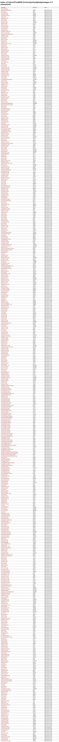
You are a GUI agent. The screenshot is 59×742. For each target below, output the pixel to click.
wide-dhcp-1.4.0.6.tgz (5, 704)
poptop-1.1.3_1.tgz (5, 497)
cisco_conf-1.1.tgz (4, 62)
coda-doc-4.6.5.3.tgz (5, 67)
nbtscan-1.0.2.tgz (4, 328)
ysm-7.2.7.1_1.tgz (4, 732)
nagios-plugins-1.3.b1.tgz (6, 322)
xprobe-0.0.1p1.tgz (5, 726)
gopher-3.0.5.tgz (4, 179)
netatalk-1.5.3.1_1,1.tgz (6, 336)
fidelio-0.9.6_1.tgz (4, 132)
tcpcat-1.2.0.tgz (4, 640)
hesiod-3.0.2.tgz (4, 192)
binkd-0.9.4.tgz (4, 46)
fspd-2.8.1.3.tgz (4, 147)
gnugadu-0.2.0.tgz (4, 175)
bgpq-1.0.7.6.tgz (4, 39)
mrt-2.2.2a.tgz (4, 313)
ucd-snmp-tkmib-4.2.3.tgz (6, 690)
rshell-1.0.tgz (3, 566)
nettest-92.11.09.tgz (5, 350)
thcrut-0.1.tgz (3, 664)
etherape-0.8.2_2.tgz (5, 124)
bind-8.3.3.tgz (4, 40)
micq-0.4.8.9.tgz (4, 308)
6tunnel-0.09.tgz (4, 12)
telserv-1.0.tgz (4, 659)
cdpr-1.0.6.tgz (4, 54)
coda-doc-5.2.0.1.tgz (5, 68)
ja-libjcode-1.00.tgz (5, 241)
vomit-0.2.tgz (3, 696)
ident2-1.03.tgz (4, 215)
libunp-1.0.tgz (4, 285)
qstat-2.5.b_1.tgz (4, 539)
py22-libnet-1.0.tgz (5, 521)
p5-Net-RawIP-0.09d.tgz (6, 422)
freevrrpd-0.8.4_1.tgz (5, 144)
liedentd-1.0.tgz (4, 292)
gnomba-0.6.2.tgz (4, 165)
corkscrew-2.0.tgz (4, 72)
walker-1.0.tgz (4, 702)
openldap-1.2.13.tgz (5, 376)
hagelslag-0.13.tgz (5, 191)
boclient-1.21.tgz (4, 47)
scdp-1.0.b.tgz (4, 598)
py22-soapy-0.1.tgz (5, 530)
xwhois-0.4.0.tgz (4, 730)
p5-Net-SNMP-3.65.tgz (5, 426)
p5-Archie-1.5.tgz (4, 384)
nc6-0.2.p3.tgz (4, 330)
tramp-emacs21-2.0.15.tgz (6, 680)
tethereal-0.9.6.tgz (4, 660)
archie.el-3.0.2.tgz (4, 26)
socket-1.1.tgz (4, 623)
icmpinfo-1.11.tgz (4, 207)
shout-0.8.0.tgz (4, 606)
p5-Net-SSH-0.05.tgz (5, 429)
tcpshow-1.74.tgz (4, 650)
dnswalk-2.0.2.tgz (4, 113)
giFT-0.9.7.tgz (4, 157)
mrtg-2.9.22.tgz (4, 314)
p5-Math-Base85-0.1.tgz (6, 394)
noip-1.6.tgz (3, 357)
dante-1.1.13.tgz (4, 82)
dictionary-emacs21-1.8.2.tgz (7, 104)
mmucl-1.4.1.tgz (4, 309)
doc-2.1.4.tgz (3, 115)
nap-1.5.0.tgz (3, 325)
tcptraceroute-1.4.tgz (5, 655)
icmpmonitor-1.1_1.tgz (5, 208)
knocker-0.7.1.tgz (4, 259)
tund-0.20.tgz (3, 686)
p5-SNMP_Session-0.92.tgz (7, 465)
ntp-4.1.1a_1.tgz (4, 366)
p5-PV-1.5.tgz (4, 457)
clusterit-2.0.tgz (4, 64)
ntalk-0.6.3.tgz (4, 364)
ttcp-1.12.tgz (3, 683)
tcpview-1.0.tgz (4, 656)
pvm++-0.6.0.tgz (4, 509)
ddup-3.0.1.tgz (4, 94)
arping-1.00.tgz (4, 28)
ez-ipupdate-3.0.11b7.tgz (6, 131)
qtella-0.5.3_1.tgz (4, 541)
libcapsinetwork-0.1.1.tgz (6, 268)
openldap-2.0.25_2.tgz (5, 377)
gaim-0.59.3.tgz (4, 151)
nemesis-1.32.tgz (4, 332)
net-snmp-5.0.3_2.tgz (5, 334)
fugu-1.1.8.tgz (4, 148)
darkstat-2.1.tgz (4, 84)
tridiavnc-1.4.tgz (4, 682)
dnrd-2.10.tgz (3, 107)
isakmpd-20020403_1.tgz (6, 232)
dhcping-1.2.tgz (4, 99)
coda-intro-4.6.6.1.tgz (5, 70)
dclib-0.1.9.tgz (4, 87)
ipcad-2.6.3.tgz (4, 219)
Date (45, 7)
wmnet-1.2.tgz (4, 708)
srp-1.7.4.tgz (3, 626)
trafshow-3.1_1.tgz (5, 678)
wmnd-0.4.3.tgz (4, 707)
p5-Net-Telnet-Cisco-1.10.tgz (7, 433)
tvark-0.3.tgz (3, 687)
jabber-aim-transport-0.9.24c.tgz (7, 248)
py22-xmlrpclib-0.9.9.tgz (6, 534)
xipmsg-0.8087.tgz (5, 722)
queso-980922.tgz (4, 542)
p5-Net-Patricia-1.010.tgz (6, 418)
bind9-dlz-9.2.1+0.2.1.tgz (6, 43)
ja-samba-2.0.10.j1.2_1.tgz (6, 244)
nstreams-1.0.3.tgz (5, 362)
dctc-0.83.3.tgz (4, 88)
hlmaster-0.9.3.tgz (4, 193)
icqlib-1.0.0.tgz (4, 212)
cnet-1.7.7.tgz (4, 66)
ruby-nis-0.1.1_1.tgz (5, 578)
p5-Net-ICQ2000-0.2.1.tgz (6, 410)
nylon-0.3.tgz (3, 370)
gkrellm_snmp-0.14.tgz (5, 160)
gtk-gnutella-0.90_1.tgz (5, 185)
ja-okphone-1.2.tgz (5, 243)
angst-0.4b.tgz (4, 20)
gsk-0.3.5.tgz (3, 183)
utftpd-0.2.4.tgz (4, 692)
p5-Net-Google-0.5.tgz (5, 409)
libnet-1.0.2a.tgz (4, 274)
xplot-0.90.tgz (4, 724)
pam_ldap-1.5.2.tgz (5, 479)
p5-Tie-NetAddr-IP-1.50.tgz (6, 473)
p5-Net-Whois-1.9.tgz (5, 438)
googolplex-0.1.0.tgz (5, 177)
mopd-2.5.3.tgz (4, 310)
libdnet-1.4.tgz (4, 269)
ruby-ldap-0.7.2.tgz (5, 577)
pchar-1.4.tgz (3, 485)
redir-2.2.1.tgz (4, 558)
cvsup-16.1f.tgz (4, 78)
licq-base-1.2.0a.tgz (5, 288)
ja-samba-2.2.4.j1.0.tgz (5, 245)
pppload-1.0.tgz (4, 501)
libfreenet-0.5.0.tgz (5, 271)
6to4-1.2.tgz (3, 11)
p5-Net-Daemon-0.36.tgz (6, 406)
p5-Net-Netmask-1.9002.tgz (6, 416)
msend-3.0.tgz (4, 316)
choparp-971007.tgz (5, 59)
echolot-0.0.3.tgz (4, 120)
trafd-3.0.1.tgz (4, 676)
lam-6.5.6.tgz (3, 261)
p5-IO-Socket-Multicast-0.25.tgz (7, 393)
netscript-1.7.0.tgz (4, 348)
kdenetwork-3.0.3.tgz (5, 257)
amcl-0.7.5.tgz (4, 19)
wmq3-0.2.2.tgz (4, 712)
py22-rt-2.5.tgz (4, 525)
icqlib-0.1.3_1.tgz (4, 211)
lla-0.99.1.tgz (3, 297)
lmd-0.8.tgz (3, 298)
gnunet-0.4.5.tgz (4, 176)
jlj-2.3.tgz (3, 253)
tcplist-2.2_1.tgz (4, 644)
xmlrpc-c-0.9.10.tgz (5, 723)
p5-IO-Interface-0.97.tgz (6, 392)
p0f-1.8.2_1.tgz (4, 382)
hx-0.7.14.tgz (3, 201)
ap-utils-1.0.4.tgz (4, 22)
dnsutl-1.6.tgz (4, 112)
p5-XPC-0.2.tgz (4, 477)
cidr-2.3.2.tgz (3, 60)
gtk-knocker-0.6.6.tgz (5, 187)
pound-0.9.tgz (4, 499)
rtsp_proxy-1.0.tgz (4, 569)
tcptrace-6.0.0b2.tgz (5, 654)
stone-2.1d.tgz (4, 631)
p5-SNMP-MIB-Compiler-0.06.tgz (8, 462)
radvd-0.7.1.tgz (4, 550)
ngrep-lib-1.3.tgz (4, 353)
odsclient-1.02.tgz (4, 373)
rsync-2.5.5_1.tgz (4, 567)
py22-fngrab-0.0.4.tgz (5, 514)
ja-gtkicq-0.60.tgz (4, 237)
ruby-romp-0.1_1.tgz (5, 581)
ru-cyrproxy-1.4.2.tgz (5, 570)
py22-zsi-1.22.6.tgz (5, 535)
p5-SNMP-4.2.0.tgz (5, 461)
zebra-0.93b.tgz (4, 735)
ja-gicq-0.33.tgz (4, 236)
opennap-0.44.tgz (4, 378)
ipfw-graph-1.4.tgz (4, 225)
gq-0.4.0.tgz (3, 181)
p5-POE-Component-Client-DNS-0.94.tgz (9, 451)
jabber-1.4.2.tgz (4, 247)
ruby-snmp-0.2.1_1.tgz (5, 582)
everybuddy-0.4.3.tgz (5, 129)
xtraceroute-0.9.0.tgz (5, 728)
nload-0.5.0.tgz (4, 356)
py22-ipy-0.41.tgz (4, 517)
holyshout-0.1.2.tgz (5, 195)
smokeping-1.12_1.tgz (5, 618)
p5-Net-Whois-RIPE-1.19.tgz (7, 439)
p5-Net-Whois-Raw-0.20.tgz (6, 441)
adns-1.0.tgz (3, 16)
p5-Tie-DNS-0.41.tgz (5, 471)
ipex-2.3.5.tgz (4, 223)
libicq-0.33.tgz (4, 272)
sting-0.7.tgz (3, 630)
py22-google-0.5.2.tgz (5, 515)
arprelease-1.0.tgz (4, 30)
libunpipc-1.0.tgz (4, 286)
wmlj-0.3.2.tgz (4, 706)
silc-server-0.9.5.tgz (5, 610)
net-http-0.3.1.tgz (4, 333)
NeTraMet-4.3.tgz (4, 14)
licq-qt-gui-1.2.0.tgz (5, 290)
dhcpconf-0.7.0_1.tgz (5, 96)
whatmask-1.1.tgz (4, 703)
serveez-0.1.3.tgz (4, 603)
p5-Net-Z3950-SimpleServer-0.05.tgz (8, 445)
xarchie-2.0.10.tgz (4, 716)
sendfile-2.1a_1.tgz (5, 601)
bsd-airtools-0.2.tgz (5, 50)
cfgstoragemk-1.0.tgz (5, 56)
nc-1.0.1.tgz (3, 329)
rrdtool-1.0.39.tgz (4, 565)
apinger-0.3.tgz (4, 23)
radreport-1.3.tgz (4, 549)
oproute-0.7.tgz (4, 381)
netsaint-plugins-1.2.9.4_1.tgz (7, 346)
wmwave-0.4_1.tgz (5, 714)
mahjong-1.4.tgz (4, 301)
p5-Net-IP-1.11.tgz (4, 412)
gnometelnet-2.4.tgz (5, 171)
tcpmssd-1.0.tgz (4, 646)
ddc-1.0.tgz (3, 91)
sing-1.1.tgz (3, 613)
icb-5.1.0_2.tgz (4, 203)
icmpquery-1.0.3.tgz (5, 209)
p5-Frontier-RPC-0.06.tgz (6, 389)
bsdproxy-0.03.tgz (4, 51)
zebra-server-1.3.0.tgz (5, 736)
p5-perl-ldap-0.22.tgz (5, 478)
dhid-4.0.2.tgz (4, 100)
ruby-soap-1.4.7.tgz (5, 583)
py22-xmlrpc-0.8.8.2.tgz (6, 533)
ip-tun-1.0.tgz (3, 216)
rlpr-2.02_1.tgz (4, 562)
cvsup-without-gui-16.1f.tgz (6, 79)
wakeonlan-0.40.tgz (5, 700)
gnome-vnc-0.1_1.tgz (5, 167)
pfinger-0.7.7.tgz (4, 491)
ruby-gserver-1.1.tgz (5, 574)
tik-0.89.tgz (3, 666)
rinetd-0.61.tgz (4, 559)
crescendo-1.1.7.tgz (5, 74)
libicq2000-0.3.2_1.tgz (5, 273)
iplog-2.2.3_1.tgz (4, 227)
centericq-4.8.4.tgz (5, 55)
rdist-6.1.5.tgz (4, 557)
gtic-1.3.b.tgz (3, 184)
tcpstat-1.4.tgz (4, 652)
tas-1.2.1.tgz (3, 638)
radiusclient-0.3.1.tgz (5, 546)
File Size (34, 7)
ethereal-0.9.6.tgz (4, 125)
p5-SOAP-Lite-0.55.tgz (5, 467)
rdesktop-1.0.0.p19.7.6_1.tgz (7, 554)
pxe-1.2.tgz (3, 511)
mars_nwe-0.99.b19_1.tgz (6, 304)
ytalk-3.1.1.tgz (4, 734)
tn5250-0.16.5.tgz (4, 672)
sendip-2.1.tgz (4, 602)
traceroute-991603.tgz (5, 675)
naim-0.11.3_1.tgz (4, 324)
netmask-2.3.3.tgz (4, 340)
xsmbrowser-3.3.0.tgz (5, 727)
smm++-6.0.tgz (4, 616)
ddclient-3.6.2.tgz (4, 92)
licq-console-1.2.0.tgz (5, 289)
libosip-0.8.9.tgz (4, 277)
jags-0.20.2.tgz (4, 252)
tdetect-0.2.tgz (4, 658)
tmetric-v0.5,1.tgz (4, 670)
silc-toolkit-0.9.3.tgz (5, 611)
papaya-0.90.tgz (4, 482)
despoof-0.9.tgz (4, 95)
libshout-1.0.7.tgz (4, 281)
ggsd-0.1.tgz (3, 155)
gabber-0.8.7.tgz (4, 149)
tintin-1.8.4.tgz (4, 668)
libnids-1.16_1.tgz (4, 276)
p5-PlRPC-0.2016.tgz (5, 458)
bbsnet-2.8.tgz (4, 38)
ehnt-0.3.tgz (3, 123)
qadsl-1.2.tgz (3, 538)
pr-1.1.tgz (3, 505)
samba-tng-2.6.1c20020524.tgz (7, 591)
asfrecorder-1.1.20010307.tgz (7, 34)
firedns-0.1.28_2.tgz (5, 133)
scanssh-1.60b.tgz (5, 597)
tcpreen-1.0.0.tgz (4, 647)
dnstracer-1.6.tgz (4, 111)
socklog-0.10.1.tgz (5, 624)
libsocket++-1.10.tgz (5, 284)
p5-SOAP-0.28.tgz (5, 466)
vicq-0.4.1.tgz (4, 695)
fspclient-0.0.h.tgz (4, 145)
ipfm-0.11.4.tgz (4, 224)
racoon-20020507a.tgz (5, 543)
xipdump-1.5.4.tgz (4, 720)
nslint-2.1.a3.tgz (4, 360)
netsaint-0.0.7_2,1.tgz (5, 345)
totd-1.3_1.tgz (4, 674)
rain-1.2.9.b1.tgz (4, 551)
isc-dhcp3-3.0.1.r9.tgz (5, 233)
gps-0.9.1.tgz (3, 180)
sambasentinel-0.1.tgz (5, 593)
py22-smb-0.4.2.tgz (5, 526)
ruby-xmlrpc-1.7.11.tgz (5, 586)
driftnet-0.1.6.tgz (4, 119)
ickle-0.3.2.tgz (4, 205)
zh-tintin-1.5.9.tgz (4, 739)
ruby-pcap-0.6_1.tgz (5, 579)
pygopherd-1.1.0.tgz (5, 537)
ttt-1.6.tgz (3, 684)
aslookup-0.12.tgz (4, 35)
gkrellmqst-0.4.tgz (4, 161)
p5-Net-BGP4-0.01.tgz (5, 400)
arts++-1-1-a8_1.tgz (5, 32)
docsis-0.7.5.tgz (4, 116)
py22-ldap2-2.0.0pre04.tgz (6, 519)
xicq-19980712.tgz (5, 719)
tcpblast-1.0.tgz (4, 639)
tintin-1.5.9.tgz (4, 667)
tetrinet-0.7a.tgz (4, 662)
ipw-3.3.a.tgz (3, 231)
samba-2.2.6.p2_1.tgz (5, 589)
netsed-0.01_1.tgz (4, 349)
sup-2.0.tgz (3, 634)
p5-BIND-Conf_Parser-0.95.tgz (7, 385)
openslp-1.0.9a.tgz (5, 380)
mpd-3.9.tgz (3, 312)
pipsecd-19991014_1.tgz (6, 493)
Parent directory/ (4, 8)
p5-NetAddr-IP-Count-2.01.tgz (7, 449)
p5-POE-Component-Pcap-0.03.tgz (8, 454)
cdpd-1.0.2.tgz (4, 52)
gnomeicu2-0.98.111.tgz (6, 169)
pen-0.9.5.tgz (3, 489)
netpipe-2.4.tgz (4, 341)
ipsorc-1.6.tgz (4, 228)
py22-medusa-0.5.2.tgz (5, 522)
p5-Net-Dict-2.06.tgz (5, 408)
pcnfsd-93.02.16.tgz (5, 486)
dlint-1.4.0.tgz (4, 105)
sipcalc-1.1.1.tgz (4, 614)
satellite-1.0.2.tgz (4, 595)
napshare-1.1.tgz (4, 326)
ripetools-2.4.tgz (4, 561)
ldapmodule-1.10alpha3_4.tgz (7, 265)
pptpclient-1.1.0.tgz (5, 503)
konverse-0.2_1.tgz (5, 260)
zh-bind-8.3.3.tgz (4, 738)
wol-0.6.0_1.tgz (4, 715)
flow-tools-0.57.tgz (5, 136)
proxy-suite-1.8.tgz (5, 506)
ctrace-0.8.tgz (4, 76)
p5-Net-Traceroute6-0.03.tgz (7, 436)
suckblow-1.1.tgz (4, 632)
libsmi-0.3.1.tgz (4, 282)
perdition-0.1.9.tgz (4, 490)
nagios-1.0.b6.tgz (4, 321)
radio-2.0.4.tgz (4, 545)
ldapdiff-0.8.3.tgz (4, 264)
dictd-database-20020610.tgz (7, 103)
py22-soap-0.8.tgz (4, 529)
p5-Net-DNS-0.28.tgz (5, 404)
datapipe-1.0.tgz (4, 86)
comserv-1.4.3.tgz (4, 71)
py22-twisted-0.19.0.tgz (6, 531)
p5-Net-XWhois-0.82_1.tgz (6, 442)
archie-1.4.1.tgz (4, 24)
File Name (3, 7)
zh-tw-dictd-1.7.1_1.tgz (5, 740)
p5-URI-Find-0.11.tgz (5, 475)
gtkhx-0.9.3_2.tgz (4, 188)
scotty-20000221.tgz (5, 599)
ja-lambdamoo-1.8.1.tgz (6, 239)
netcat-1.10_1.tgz (4, 337)
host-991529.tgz (4, 197)
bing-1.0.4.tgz (4, 44)
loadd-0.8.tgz (3, 300)
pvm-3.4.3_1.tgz (4, 510)
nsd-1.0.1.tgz (3, 358)
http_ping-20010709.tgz (6, 200)
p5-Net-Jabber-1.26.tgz (5, 414)
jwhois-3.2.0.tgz (4, 256)
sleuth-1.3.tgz (4, 615)
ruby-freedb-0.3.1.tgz (5, 573)
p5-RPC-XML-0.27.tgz (5, 459)
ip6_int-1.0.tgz (4, 217)
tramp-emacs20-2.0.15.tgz (6, 679)
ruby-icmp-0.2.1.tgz (5, 575)
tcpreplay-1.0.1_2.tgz (5, 648)
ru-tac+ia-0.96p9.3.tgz (5, 571)
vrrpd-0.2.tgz (3, 698)
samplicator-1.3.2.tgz (5, 594)
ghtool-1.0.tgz (4, 156)
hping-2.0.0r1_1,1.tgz (5, 199)
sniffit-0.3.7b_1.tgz (5, 619)
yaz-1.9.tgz (3, 731)
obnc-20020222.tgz (5, 372)
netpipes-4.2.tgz (4, 342)
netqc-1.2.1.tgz (4, 344)
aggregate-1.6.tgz (4, 18)
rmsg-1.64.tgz (4, 563)
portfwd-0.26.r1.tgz (5, 498)
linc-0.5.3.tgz (3, 293)
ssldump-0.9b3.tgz (5, 627)
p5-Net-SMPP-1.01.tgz (5, 425)
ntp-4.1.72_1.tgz (4, 368)
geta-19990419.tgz (5, 153)
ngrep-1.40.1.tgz (4, 352)
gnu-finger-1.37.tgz (5, 173)
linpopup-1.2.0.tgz (4, 294)
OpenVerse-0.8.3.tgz (5, 15)
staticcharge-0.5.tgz (5, 628)
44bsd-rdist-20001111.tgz (6, 10)
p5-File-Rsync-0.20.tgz (5, 388)
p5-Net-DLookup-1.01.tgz (6, 402)
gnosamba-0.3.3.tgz (5, 172)
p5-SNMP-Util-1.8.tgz (5, 463)
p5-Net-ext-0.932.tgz (5, 446)
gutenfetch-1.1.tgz (4, 189)
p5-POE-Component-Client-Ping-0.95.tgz (9, 453)
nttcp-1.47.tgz (4, 369)
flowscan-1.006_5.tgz (5, 137)
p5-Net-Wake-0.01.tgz (5, 437)
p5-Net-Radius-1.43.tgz (6, 421)
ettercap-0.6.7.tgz (4, 127)
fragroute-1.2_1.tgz (5, 141)
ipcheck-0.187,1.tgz (5, 221)
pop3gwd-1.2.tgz (4, 495)
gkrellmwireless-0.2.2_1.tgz (6, 163)
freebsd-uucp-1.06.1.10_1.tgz (7, 143)
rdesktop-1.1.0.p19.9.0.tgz (6, 555)
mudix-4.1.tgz (4, 318)
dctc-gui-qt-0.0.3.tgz (5, 90)
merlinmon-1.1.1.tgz (5, 306)
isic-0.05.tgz (3, 235)
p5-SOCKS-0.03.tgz (5, 469)
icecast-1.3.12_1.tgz (5, 204)
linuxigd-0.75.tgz (4, 296)
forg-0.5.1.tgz (3, 139)
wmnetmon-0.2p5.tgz (5, 711)
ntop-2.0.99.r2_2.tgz (5, 365)
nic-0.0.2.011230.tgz (5, 354)
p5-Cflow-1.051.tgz (5, 386)
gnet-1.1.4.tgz (4, 164)
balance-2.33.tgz (4, 36)
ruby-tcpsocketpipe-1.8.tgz (6, 585)
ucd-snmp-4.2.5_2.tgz (5, 688)
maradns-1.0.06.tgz (5, 302)
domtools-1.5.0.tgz (5, 117)
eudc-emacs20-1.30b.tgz (6, 128)
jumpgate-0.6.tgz (4, 255)
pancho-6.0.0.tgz (4, 481)
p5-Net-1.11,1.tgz (4, 397)
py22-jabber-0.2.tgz (5, 518)
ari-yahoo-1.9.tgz (4, 27)
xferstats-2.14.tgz (4, 718)
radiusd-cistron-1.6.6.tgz (6, 547)
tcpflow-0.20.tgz (4, 642)
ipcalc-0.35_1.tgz (4, 220)
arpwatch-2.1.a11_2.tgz (6, 31)
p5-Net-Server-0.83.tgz (5, 430)
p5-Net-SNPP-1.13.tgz (5, 428)
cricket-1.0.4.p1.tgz (5, 75)
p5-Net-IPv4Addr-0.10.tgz (6, 413)
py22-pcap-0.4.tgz (4, 523)
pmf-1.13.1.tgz (4, 494)
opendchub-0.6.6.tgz (5, 374)
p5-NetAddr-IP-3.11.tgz (5, 448)
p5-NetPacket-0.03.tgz (5, 450)
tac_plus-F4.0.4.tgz (5, 635)
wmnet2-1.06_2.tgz (5, 710)
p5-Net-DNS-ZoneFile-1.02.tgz (7, 405)
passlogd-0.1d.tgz (4, 483)
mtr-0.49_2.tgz (4, 317)
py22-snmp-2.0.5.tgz (5, 527)
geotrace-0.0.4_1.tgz (5, 152)
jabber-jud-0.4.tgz (4, 251)
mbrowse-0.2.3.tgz (5, 305)
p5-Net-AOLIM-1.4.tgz (5, 398)
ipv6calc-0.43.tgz (4, 229)
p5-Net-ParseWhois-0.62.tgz (7, 417)
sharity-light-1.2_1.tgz (5, 605)
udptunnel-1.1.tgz (4, 691)
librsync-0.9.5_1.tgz (5, 280)
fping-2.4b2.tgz (4, 140)
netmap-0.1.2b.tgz (4, 338)
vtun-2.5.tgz (3, 699)
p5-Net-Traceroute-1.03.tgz (6, 434)
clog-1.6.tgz (3, 63)
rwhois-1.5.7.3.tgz (4, 587)
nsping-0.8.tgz (4, 361)
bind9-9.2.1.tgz (4, 42)
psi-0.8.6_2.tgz (4, 507)
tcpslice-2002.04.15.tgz (6, 651)
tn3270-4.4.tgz (4, 671)
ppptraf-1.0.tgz (4, 502)
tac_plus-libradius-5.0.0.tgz (6, 636)
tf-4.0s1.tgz (3, 663)
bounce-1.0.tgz (4, 48)
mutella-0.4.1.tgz (4, 320)
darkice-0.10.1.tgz (4, 83)
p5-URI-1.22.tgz (4, 474)
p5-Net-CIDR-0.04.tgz (5, 401)
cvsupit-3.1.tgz (4, 80)
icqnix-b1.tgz (3, 213)
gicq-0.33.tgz (3, 159)
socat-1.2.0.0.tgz (4, 622)
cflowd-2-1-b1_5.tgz (5, 58)
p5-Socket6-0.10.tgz (5, 470)
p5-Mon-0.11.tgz (4, 396)
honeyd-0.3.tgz (4, 196)
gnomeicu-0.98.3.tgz (5, 168)
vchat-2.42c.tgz (4, 694)
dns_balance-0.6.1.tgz (5, 108)
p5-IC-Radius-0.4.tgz (5, 390)
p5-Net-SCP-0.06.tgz (5, 424)
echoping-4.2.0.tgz (5, 121)
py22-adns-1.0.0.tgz (5, 513)
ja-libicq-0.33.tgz (4, 240)
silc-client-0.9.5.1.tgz (5, 607)
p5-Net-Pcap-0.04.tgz (5, 420)
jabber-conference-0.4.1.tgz (6, 249)
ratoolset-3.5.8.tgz (4, 553)
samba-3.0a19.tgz (4, 590)
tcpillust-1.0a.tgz (4, 643)
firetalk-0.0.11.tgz (4, 135)
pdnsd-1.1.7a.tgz (4, 487)
